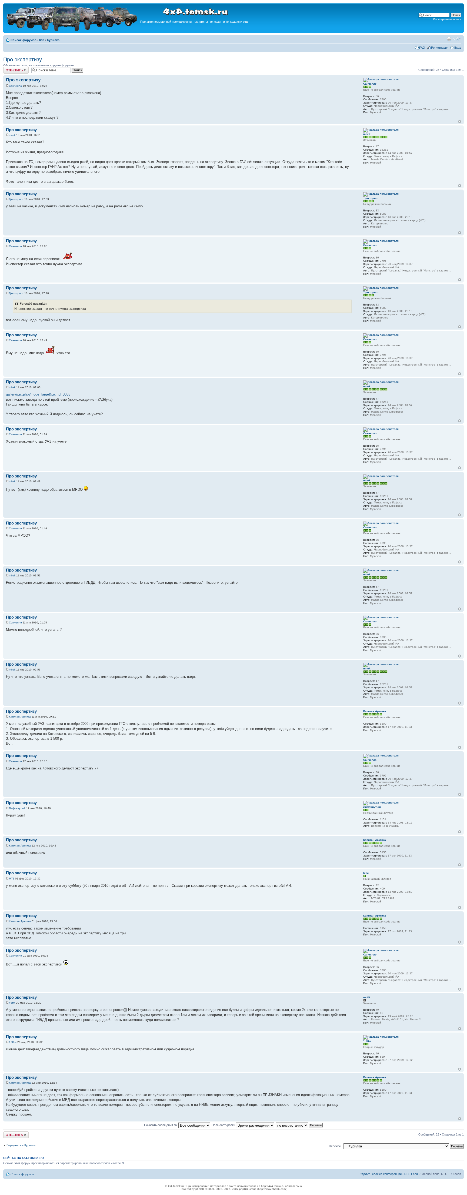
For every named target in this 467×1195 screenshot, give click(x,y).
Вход (457, 47)
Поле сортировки (224, 1125)
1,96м (12, 1042)
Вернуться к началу (459, 121)
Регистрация (439, 47)
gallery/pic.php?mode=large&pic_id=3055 (38, 394)
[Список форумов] (72, 30)
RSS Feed (411, 1174)
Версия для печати (449, 38)
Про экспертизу (22, 59)
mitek (12, 135)
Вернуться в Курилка (20, 1145)
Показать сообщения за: (161, 1125)
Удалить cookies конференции (381, 1174)
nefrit (12, 1002)
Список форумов (23, 40)
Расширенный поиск (447, 19)
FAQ (422, 47)
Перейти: (335, 1146)
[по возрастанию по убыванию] (299, 1125)
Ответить (9, 68)
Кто (41, 40)
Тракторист (16, 199)
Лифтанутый (17, 808)
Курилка (53, 40)
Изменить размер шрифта (457, 38)
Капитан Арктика (20, 716)
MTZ (11, 878)
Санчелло (15, 85)
